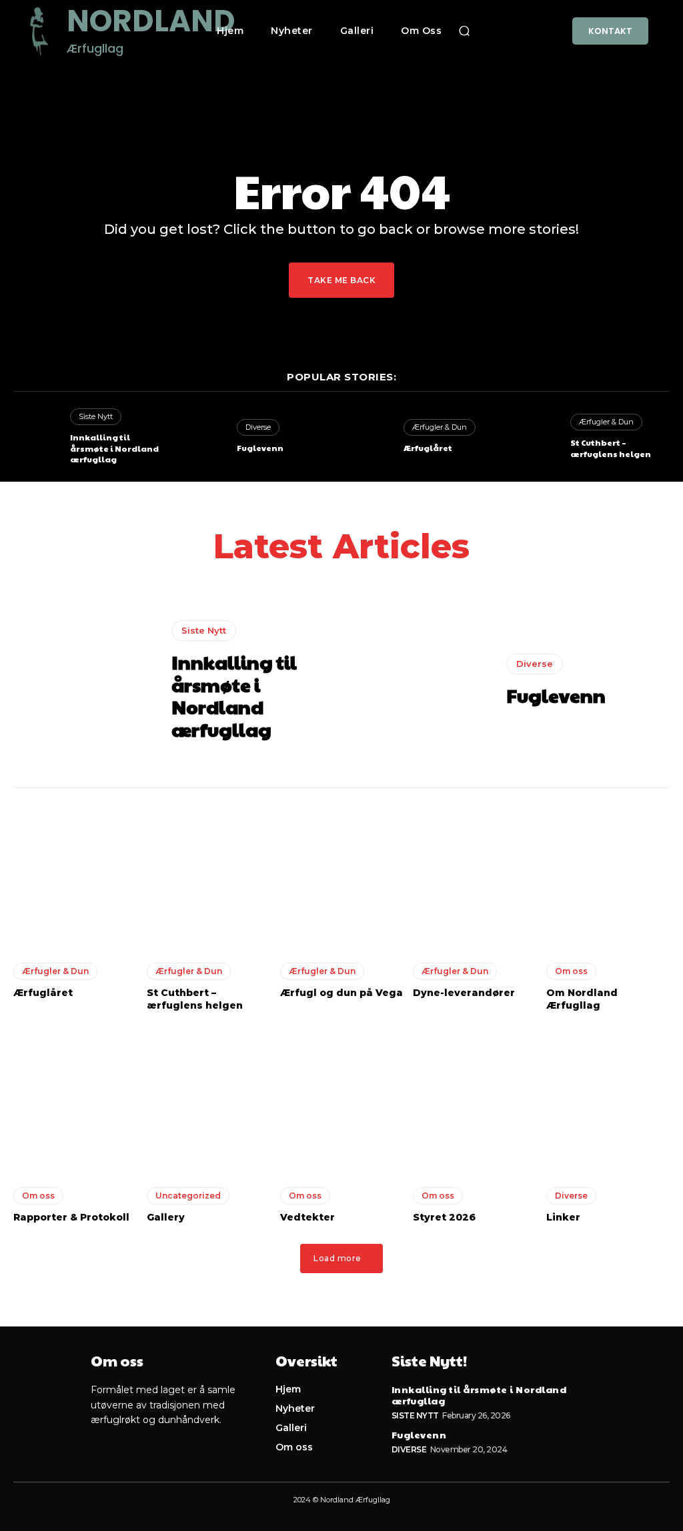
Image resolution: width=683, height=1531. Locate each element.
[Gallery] (208, 1100)
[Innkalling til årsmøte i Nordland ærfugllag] (36, 436)
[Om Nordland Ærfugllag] (608, 875)
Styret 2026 (444, 1217)
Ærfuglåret (428, 447)
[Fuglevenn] (203, 436)
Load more (337, 1258)
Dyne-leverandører (464, 993)
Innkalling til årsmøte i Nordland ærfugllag (114, 448)
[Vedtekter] (342, 1100)
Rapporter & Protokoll (71, 1217)
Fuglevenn (260, 447)
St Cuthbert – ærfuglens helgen (610, 448)
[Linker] (608, 1100)
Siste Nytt (96, 416)
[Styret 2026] (474, 1100)
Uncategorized (188, 1196)
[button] (464, 31)
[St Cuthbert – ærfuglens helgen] (536, 436)
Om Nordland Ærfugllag (582, 999)
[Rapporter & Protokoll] (75, 1100)
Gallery (166, 1217)
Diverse (258, 427)
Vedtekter (307, 1217)
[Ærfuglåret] (370, 436)
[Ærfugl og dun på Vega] (342, 875)
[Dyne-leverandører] (474, 875)
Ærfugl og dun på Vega (341, 993)
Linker (563, 1217)
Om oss (571, 971)
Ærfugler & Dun (439, 427)
